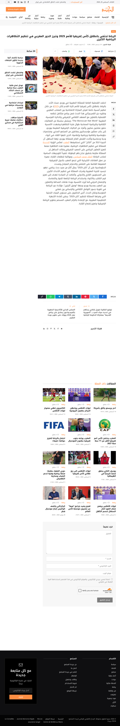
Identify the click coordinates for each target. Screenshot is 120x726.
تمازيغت (113, 694)
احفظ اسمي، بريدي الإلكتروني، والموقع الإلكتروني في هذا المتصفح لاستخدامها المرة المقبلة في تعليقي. (80, 581)
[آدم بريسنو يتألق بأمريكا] (105, 394)
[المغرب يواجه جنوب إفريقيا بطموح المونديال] (79, 425)
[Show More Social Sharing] (55, 51)
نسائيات (113, 706)
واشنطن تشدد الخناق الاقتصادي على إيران (50, 2)
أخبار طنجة (60, 17)
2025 (56, 106)
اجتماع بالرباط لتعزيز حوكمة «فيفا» (56, 439)
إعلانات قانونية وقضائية (16, 9)
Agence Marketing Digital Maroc (95, 721)
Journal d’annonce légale (25, 718)
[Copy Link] (113, 136)
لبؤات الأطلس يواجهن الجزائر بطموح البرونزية (79, 409)
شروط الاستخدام (71, 683)
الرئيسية (105, 17)
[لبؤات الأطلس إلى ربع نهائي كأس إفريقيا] (79, 457)
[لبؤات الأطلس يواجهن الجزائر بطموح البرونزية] (79, 394)
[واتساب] (113, 131)
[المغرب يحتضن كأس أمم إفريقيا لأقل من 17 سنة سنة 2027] (105, 425)
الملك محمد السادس (83, 157)
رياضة (43, 17)
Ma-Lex (39, 718)
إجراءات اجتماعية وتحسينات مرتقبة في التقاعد (14, 105)
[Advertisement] (69, 226)
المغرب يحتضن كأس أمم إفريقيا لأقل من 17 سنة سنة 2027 (105, 441)
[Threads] (113, 125)
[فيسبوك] (113, 108)
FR (9, 2)
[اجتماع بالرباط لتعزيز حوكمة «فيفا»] (54, 425)
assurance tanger (34, 721)
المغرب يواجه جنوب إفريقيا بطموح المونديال (79, 439)
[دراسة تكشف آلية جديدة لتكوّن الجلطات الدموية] (31, 60)
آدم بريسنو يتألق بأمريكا (105, 408)
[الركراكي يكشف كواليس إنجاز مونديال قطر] (54, 493)
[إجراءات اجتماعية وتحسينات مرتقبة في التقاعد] (31, 105)
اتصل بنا (74, 668)
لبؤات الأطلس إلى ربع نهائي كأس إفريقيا (80, 472)
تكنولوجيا (13, 17)
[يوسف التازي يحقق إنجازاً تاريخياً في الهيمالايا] (105, 457)
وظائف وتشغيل (71, 679)
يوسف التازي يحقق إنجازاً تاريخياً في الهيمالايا (107, 473)
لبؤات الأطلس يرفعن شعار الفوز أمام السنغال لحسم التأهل (106, 509)
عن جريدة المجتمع (70, 664)
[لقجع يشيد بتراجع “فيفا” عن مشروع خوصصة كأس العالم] (79, 493)
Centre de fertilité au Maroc (53, 721)
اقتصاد (97, 17)
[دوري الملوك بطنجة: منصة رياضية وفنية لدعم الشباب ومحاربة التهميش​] (54, 457)
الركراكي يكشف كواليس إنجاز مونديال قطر (55, 509)
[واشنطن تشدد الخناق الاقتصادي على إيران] (31, 75)
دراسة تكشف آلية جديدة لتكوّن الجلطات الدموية (14, 60)
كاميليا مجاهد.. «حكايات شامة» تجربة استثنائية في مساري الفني (14, 121)
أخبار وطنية (67, 17)
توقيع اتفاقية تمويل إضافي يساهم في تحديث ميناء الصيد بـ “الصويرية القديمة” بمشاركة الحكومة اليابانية (97, 312)
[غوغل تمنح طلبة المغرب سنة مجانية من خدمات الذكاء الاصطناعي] (31, 88)
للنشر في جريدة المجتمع (68, 672)
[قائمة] (113, 17)
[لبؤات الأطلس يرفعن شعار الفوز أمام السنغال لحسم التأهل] (105, 493)
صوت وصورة (51, 17)
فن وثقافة (27, 17)
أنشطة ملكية (111, 683)
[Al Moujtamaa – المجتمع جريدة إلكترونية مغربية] (107, 9)
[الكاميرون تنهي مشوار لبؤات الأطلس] (54, 394)
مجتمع (89, 17)
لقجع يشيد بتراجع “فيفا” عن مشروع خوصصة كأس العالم (79, 509)
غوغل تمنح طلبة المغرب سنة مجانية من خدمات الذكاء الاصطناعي (15, 89)
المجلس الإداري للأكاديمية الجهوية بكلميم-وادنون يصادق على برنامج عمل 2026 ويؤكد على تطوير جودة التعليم (61, 313)
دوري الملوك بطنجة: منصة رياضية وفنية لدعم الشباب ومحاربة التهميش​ (54, 475)
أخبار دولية (36, 17)
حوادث (74, 17)
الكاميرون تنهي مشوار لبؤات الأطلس (54, 409)
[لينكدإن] (113, 120)
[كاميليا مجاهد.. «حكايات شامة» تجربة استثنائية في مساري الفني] (31, 120)
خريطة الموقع (72, 690)
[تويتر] (113, 114)
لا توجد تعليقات (78, 44)
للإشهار (74, 675)
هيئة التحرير (107, 44)
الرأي (21, 17)
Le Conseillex (9, 718)
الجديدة (46, 142)
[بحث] (7, 17)
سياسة (82, 17)
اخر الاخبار (73, 687)
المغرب (66, 142)
